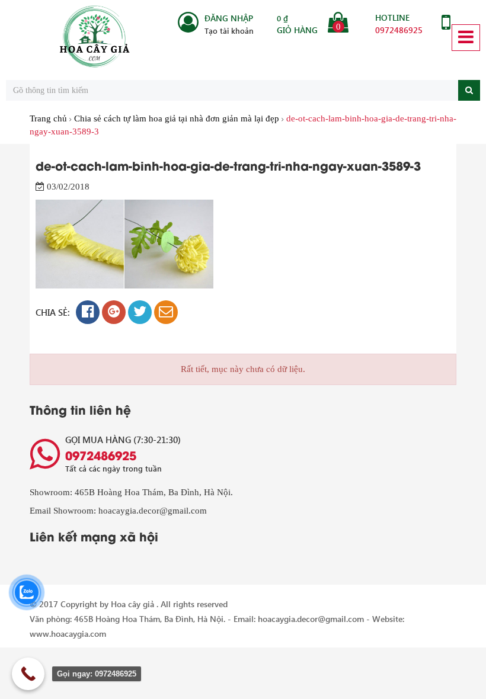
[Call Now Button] (28, 674)
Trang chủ (48, 118)
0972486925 (399, 30)
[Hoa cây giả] (95, 37)
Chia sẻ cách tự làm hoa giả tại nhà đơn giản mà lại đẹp (176, 118)
